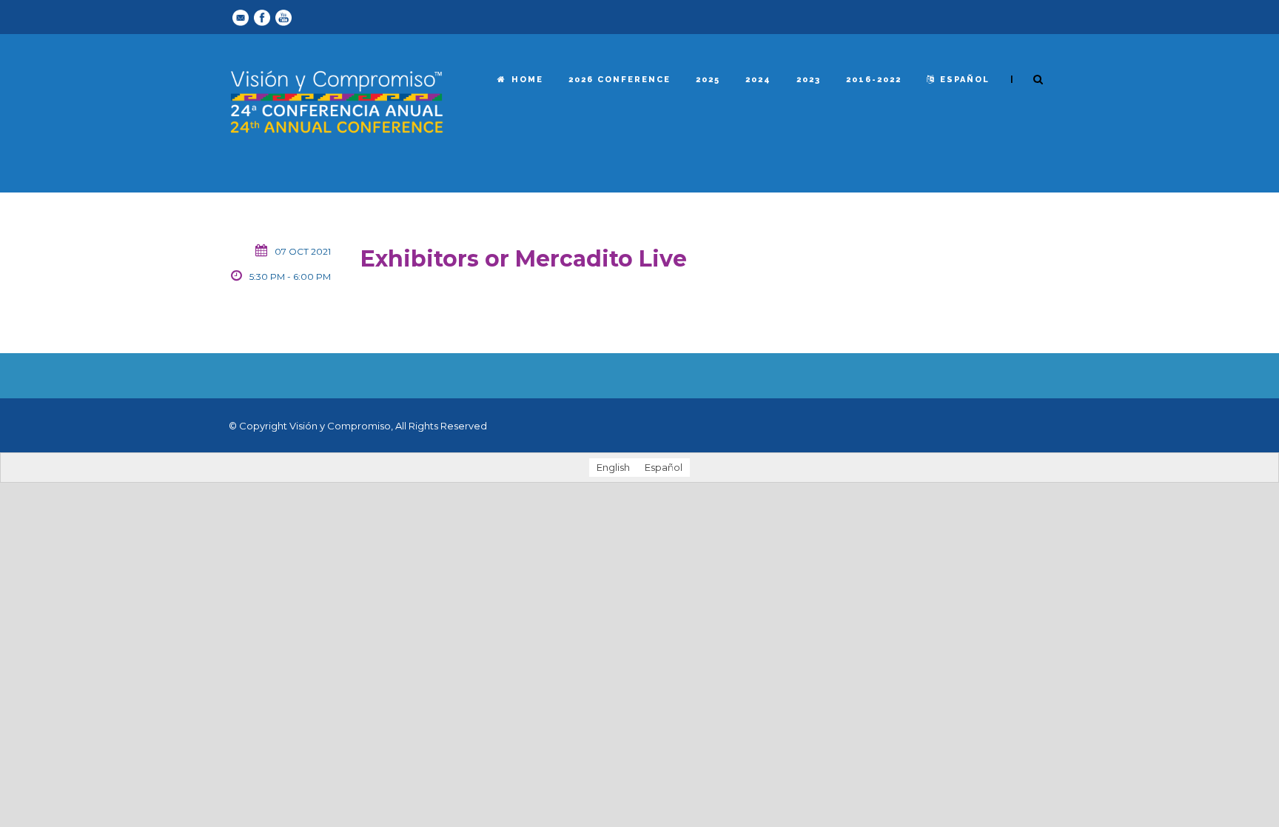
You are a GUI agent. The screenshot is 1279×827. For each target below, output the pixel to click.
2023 (808, 79)
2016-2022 (874, 79)
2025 (708, 79)
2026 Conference (619, 79)
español (965, 79)
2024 (758, 79)
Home (527, 79)
